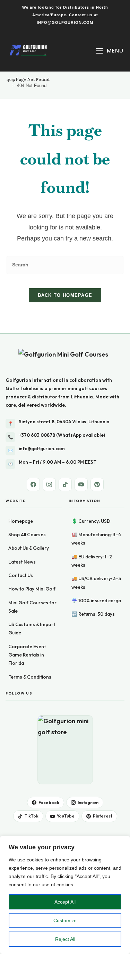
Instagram (88, 802)
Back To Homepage (65, 295)
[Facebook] (33, 484)
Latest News (22, 562)
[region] (65, 895)
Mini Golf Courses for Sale (32, 606)
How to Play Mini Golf (31, 589)
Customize (65, 920)
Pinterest (102, 816)
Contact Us (20, 575)
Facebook (48, 802)
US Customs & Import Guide (31, 628)
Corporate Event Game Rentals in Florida (27, 655)
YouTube (66, 816)
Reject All (65, 939)
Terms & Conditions (29, 677)
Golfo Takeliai (22, 388)
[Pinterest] (97, 484)
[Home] (8, 85)
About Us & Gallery (28, 548)
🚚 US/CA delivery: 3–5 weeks (96, 582)
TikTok (31, 816)
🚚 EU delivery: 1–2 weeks (91, 561)
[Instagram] (49, 484)
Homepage (20, 521)
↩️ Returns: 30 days (93, 614)
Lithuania (82, 397)
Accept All (65, 902)
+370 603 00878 (37, 435)
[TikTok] (65, 484)
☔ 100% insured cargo (96, 600)
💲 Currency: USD (90, 521)
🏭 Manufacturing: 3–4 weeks (96, 538)
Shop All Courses (27, 534)
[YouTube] (81, 484)
